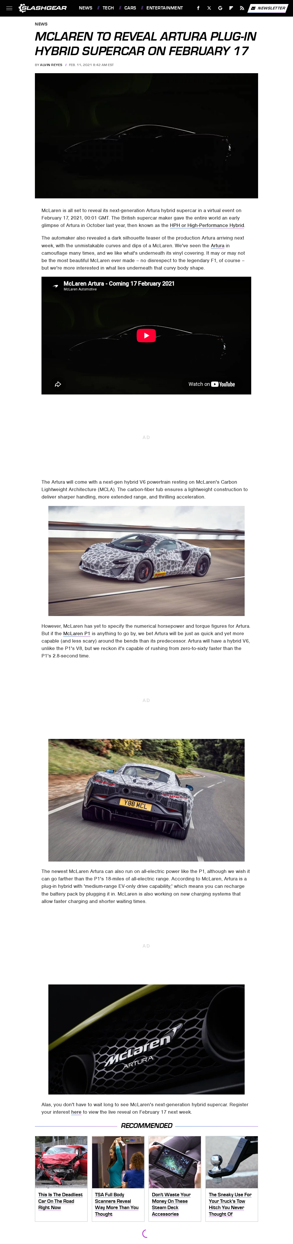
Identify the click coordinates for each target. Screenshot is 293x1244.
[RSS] (242, 8)
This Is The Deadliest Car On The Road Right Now (60, 1201)
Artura (217, 245)
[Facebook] (198, 8)
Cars (130, 8)
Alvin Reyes (51, 65)
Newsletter (271, 8)
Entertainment (164, 8)
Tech (108, 8)
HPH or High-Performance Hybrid (207, 225)
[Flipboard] (231, 8)
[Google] (220, 8)
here (76, 1112)
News (85, 8)
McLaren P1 (76, 633)
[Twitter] (209, 8)
